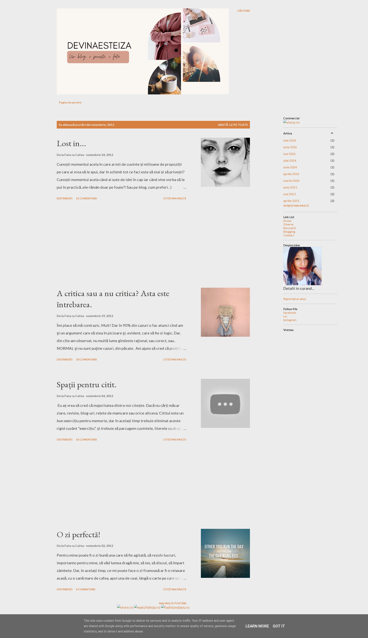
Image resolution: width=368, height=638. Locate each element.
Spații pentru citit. (87, 384)
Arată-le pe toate (233, 124)
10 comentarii (86, 359)
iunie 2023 (290, 187)
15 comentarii (86, 198)
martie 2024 (291, 180)
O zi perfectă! (78, 534)
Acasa (287, 220)
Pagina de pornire (70, 102)
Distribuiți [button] (64, 198)
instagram (290, 320)
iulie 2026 (289, 140)
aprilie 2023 (291, 200)
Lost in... (71, 143)
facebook (289, 312)
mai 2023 (289, 194)
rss (285, 316)
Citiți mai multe (174, 198)
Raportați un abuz (294, 299)
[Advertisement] (121, 244)
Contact (288, 235)
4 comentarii (85, 589)
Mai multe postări (172, 603)
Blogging (289, 231)
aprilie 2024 (291, 174)
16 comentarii (86, 439)
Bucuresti (289, 228)
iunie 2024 (290, 167)
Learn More (257, 626)
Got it (279, 626)
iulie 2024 (289, 160)
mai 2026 (289, 154)
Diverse (288, 224)
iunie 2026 (290, 147)
